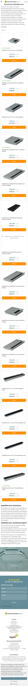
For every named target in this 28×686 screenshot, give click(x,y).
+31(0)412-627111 (15, 625)
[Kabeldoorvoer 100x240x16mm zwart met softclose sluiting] (14, 208)
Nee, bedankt (14, 681)
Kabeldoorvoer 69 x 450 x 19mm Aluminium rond (14, 455)
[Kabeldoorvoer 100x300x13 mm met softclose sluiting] (14, 276)
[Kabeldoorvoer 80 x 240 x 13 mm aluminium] (14, 107)
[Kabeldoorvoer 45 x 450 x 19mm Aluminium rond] (14, 413)
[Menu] (1, 1)
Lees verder (4, 26)
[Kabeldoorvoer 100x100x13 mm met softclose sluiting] (14, 140)
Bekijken (14, 60)
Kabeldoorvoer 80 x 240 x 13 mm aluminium (12, 117)
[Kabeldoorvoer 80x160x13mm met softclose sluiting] (14, 73)
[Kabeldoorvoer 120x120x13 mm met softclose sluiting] (14, 311)
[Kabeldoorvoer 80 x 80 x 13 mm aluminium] (14, 40)
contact (9, 540)
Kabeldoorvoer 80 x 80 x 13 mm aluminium (12, 50)
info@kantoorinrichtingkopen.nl (15, 626)
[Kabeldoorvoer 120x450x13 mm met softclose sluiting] (14, 344)
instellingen (15, 684)
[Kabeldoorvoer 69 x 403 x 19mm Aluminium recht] (14, 477)
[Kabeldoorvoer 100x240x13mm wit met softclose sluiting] (14, 237)
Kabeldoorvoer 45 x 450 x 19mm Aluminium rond (14, 422)
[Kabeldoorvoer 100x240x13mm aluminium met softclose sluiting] (14, 174)
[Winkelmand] (26, 1)
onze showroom (12, 541)
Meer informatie (14, 565)
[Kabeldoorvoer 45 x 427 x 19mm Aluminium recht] (14, 377)
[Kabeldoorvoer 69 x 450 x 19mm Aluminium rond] (14, 446)
